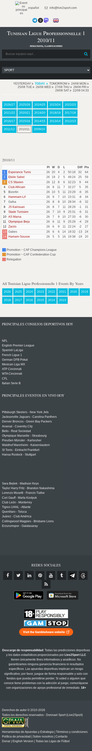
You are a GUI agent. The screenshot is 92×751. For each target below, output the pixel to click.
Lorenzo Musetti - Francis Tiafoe (23, 493)
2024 (29, 291)
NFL (5, 341)
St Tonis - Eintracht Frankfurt (20, 450)
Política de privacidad (16, 736)
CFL (5, 378)
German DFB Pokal (15, 359)
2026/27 (9, 104)
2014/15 (39, 121)
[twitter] (18, 575)
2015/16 (24, 121)
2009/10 (39, 129)
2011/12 (9, 129)
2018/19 (55, 113)
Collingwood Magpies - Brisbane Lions (28, 521)
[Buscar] (86, 54)
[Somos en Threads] (40, 20)
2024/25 (39, 104)
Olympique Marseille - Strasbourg (24, 435)
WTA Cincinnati (12, 373)
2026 (7, 291)
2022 (51, 291)
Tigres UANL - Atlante (16, 507)
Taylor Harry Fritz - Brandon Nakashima (28, 488)
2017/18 (70, 113)
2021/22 (9, 113)
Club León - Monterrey (17, 502)
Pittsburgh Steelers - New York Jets (25, 412)
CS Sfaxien (15, 182)
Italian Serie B (11, 383)
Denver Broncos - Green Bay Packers (27, 421)
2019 (84, 291)
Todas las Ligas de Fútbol (53, 741)
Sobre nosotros (43, 736)
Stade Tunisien (18, 212)
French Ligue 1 (12, 355)
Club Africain (16, 187)
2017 (18, 300)
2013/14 (55, 121)
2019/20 (39, 113)
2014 (51, 300)
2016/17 (9, 121)
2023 (40, 291)
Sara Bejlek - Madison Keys (20, 483)
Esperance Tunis (19, 172)
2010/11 (24, 129)
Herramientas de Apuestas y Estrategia (28, 732)
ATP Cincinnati (12, 369)
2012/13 (70, 121)
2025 (18, 291)
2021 (62, 291)
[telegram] (72, 575)
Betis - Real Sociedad (16, 431)
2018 (7, 300)
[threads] (83, 575)
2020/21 (24, 113)
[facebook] (7, 575)
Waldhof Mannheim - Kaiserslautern (26, 445)
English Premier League (18, 345)
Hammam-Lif (17, 197)
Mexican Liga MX (13, 364)
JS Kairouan (16, 207)
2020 (73, 291)
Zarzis (12, 226)
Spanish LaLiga (12, 350)
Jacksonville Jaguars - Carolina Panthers (29, 417)
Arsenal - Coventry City (17, 426)
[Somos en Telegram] (34, 20)
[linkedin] (29, 575)
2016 (29, 300)
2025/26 (24, 104)
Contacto (61, 736)
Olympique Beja (19, 221)
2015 (40, 300)
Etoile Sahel (16, 177)
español (33, 8)
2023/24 (55, 104)
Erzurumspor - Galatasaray (20, 526)
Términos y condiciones (72, 732)
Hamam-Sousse (19, 236)
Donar (6, 741)
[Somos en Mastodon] (46, 20)
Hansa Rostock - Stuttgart (19, 454)
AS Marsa (14, 216)
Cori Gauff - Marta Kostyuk (19, 497)
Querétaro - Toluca (14, 511)
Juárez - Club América (16, 516)
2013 (62, 300)
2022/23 (70, 104)
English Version (23, 741)
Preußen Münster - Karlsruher (21, 440)
